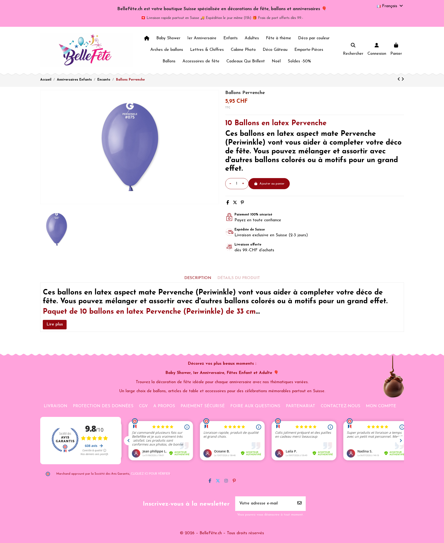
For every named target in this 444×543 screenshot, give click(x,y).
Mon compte (381, 406)
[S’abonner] (299, 503)
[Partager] (227, 203)
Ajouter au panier (271, 183)
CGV (143, 406)
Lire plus (54, 324)
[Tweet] (235, 203)
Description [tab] (197, 278)
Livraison (55, 406)
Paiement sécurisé (203, 406)
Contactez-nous (340, 406)
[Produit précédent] (399, 80)
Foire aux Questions (255, 406)
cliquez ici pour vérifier (150, 474)
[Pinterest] (242, 203)
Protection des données (103, 406)
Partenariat (300, 406)
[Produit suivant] (402, 80)
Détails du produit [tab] (238, 278)
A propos (164, 406)
